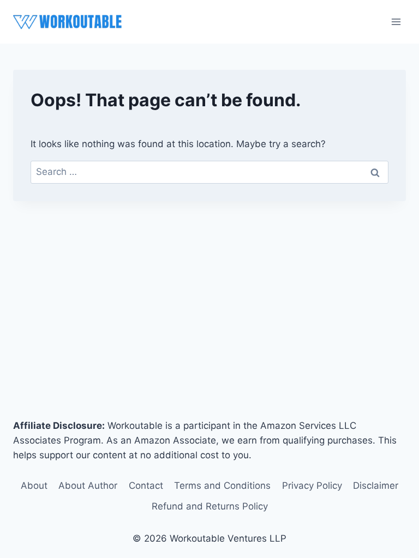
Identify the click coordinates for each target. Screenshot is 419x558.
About (34, 485)
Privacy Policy (312, 485)
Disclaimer (375, 485)
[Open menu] (396, 21)
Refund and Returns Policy (210, 506)
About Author (87, 485)
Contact (146, 485)
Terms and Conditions (222, 485)
